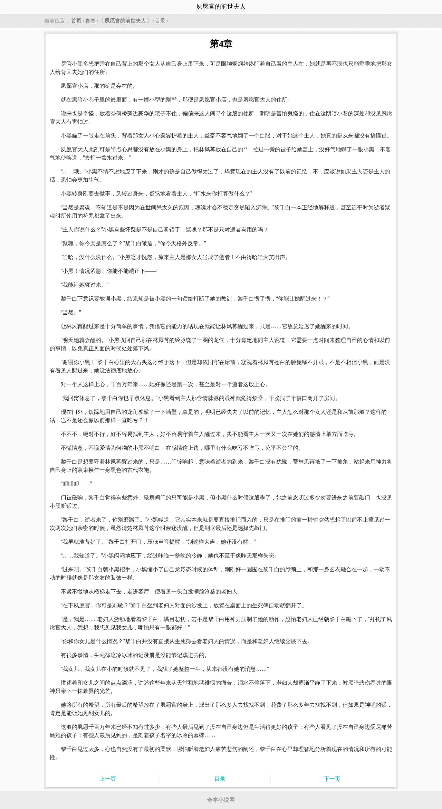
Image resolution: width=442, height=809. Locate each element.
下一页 (332, 779)
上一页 (107, 779)
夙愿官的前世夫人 (125, 20)
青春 (90, 20)
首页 (76, 20)
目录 (160, 20)
